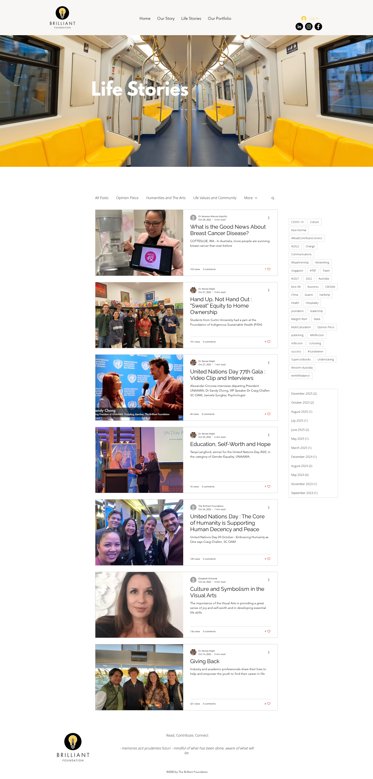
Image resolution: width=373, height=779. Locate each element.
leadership (316, 311)
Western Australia (302, 367)
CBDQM (330, 287)
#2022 (295, 246)
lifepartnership (300, 262)
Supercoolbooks (301, 359)
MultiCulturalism (301, 327)
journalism (297, 311)
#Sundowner (315, 351)
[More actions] (270, 217)
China (294, 294)
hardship (325, 294)
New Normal (298, 230)
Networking (322, 262)
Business (313, 287)
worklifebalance (300, 375)
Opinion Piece (325, 327)
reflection (297, 343)
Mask (317, 319)
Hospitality (312, 303)
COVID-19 (297, 222)
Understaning (325, 359)
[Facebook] (318, 26)
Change (310, 246)
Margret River (299, 319)
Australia (324, 278)
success (296, 351)
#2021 (295, 278)
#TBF (313, 270)
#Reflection (317, 335)
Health (295, 303)
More (248, 197)
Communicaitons (301, 254)
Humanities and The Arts (166, 197)
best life (296, 287)
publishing (297, 335)
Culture (314, 222)
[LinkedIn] (299, 26)
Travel (326, 270)
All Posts (101, 197)
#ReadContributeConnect (306, 238)
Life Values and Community (214, 197)
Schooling (315, 343)
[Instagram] (309, 26)
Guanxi (309, 294)
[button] (273, 198)
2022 (309, 278)
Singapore (297, 270)
